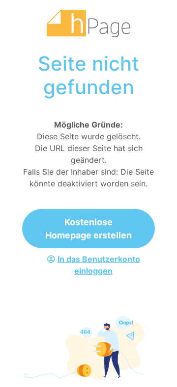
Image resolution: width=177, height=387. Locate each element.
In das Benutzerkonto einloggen (99, 265)
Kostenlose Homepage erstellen (88, 228)
